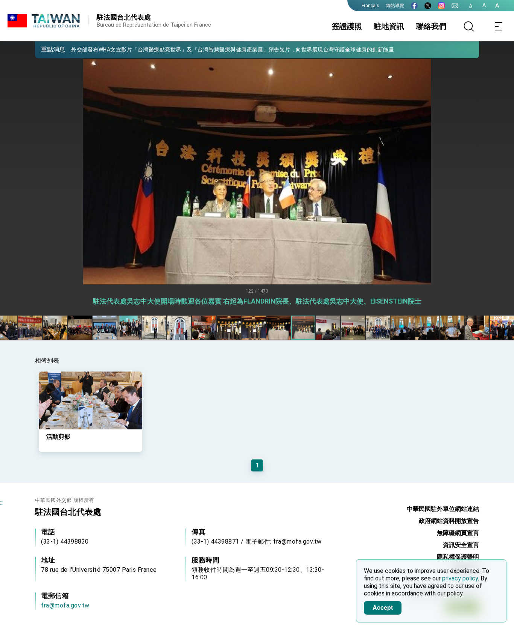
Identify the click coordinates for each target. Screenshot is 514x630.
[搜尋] (469, 26)
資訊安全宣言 (461, 544)
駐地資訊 (389, 26)
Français (370, 5)
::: (1, 502)
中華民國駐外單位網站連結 (443, 508)
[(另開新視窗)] (414, 5)
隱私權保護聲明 (458, 557)
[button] (46, 49)
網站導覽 (395, 5)
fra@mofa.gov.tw (65, 605)
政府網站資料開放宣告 (449, 520)
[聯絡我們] (455, 5)
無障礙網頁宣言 (458, 532)
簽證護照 (347, 26)
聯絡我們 (431, 26)
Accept (383, 607)
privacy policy (460, 578)
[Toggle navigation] (499, 26)
